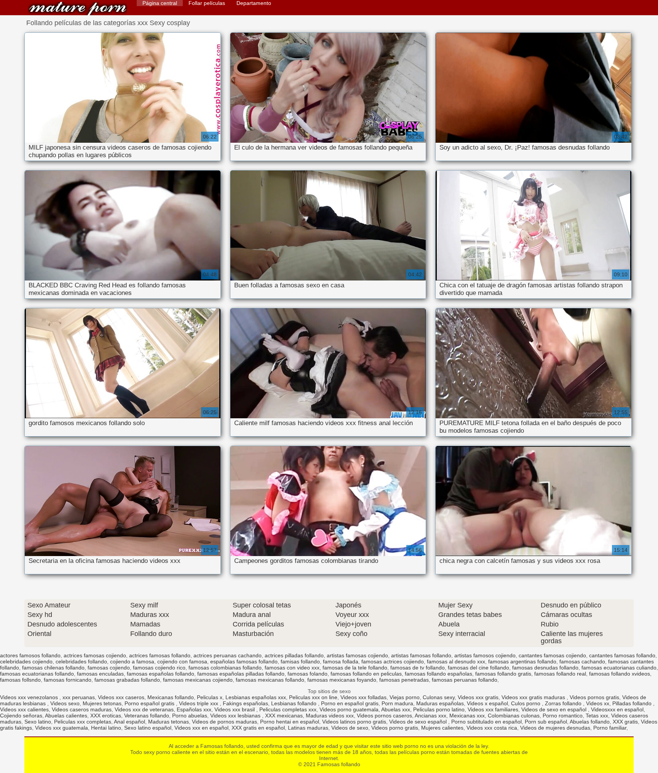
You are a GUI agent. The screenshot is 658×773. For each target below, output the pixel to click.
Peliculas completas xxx (287, 709)
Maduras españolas (440, 703)
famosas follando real (560, 674)
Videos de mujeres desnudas (555, 728)
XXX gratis (625, 722)
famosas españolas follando (160, 674)
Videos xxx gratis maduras (534, 697)
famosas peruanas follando (464, 680)
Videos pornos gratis (594, 697)
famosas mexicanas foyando (341, 680)
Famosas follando (77, 8)
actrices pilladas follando (294, 655)
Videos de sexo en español (554, 709)
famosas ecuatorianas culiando (618, 668)
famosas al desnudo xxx (456, 661)
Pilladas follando (632, 703)
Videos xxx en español (201, 728)
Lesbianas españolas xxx (255, 697)
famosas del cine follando (478, 668)
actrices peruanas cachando (227, 655)
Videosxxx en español (617, 709)
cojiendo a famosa (132, 661)
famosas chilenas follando (53, 668)
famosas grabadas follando (127, 680)
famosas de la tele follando (355, 668)
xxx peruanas (78, 697)
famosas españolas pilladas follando (240, 674)
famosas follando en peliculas (366, 674)
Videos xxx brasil (235, 709)
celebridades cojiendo (26, 661)
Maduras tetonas (168, 722)
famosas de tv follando (417, 668)
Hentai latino (106, 728)
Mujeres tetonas (102, 703)
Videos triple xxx (199, 703)
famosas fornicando (67, 680)
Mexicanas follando (170, 697)
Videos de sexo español (418, 722)
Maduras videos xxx (330, 715)
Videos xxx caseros (121, 697)
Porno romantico (563, 715)
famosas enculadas (100, 674)
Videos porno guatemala (349, 709)
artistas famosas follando (421, 655)
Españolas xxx (194, 709)
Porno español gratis (150, 703)
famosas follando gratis (503, 674)
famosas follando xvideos (619, 674)
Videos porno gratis (394, 728)
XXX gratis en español (258, 728)
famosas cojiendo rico (159, 668)
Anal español (129, 722)
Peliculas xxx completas (82, 722)
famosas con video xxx (292, 668)
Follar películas (206, 3)
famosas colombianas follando (225, 668)
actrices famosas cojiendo (95, 655)
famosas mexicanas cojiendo (198, 680)
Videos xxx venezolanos (29, 697)
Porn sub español (546, 722)
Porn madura (397, 703)
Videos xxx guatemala (61, 728)
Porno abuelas (189, 715)
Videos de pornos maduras (224, 722)
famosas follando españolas (438, 674)
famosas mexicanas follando (270, 680)
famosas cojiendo (109, 668)
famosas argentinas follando (522, 661)
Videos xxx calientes (24, 709)
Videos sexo (65, 703)
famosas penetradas (404, 680)
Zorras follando (564, 703)
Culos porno (526, 703)
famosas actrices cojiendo (392, 661)
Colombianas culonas (514, 715)
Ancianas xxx (430, 715)
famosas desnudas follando (545, 668)
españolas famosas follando (244, 661)
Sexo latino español (147, 728)
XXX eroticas (105, 715)
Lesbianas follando (294, 703)
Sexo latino (37, 722)
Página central (159, 3)
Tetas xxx (597, 715)
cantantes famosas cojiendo (552, 655)
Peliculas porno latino (439, 709)
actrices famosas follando (159, 655)
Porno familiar (609, 728)
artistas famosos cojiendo (485, 655)
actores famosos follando (30, 655)
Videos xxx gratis (478, 697)
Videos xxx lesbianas (236, 715)
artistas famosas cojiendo (357, 655)
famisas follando (300, 661)
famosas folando (307, 674)
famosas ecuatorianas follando (37, 674)
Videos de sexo (349, 728)
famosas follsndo (20, 680)
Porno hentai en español (289, 722)
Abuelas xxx (395, 709)
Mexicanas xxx (467, 715)
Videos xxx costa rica (491, 728)
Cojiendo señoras (21, 715)
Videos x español (487, 703)
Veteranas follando (146, 715)
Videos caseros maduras (82, 709)
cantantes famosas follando (622, 655)
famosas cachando (582, 661)
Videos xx (597, 703)
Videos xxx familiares (493, 709)
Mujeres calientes (442, 728)
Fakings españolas (245, 703)
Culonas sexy (439, 697)
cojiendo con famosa (182, 661)
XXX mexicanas (284, 715)
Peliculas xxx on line (313, 697)
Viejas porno (405, 697)
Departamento (253, 3)
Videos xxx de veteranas (144, 709)
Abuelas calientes (66, 715)
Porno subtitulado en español (486, 722)
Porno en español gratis (350, 703)
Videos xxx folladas (363, 697)
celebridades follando (81, 661)
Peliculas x (209, 697)
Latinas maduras (308, 728)
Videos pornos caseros (384, 715)
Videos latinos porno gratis (354, 722)
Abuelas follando (590, 722)
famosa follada (340, 661)
